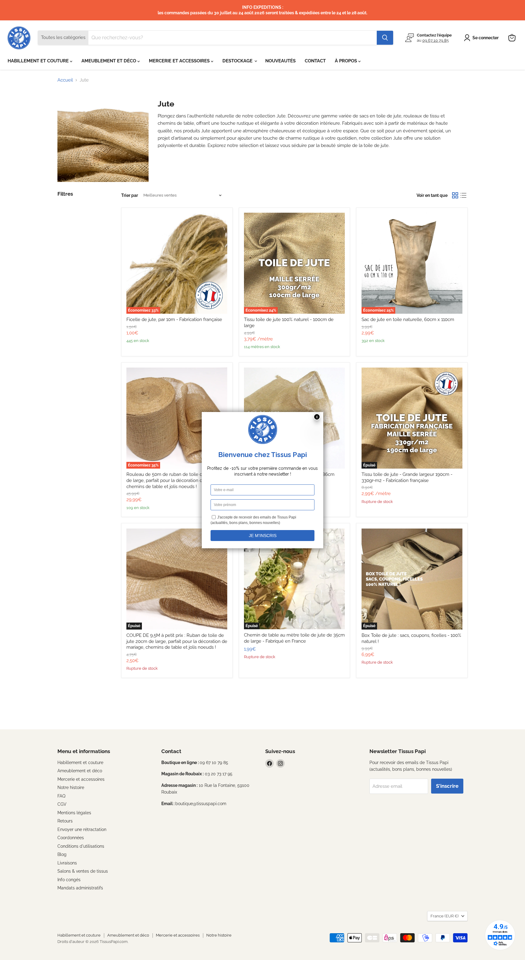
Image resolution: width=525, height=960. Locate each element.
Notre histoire (70, 787)
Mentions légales (74, 812)
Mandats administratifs (80, 887)
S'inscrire (447, 786)
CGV (62, 804)
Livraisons (67, 863)
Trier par (129, 195)
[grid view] (455, 195)
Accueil (65, 80)
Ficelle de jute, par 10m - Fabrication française (174, 319)
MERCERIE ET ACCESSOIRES (180, 61)
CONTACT (315, 61)
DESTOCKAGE (238, 61)
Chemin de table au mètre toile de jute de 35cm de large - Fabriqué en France (294, 638)
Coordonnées (70, 837)
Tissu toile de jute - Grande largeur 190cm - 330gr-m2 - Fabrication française (407, 477)
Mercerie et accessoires (81, 779)
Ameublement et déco (79, 770)
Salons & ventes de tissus (82, 871)
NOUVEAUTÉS (280, 61)
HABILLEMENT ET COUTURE (39, 61)
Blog (62, 854)
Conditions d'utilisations (80, 846)
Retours (65, 821)
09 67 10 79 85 (435, 40)
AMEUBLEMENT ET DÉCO (109, 61)
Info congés (69, 879)
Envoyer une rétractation (81, 829)
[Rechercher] (385, 38)
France (444, 916)
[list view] (463, 195)
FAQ (61, 796)
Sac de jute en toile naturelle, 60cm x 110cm (408, 319)
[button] (482, 37)
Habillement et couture (80, 762)
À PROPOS (346, 61)
